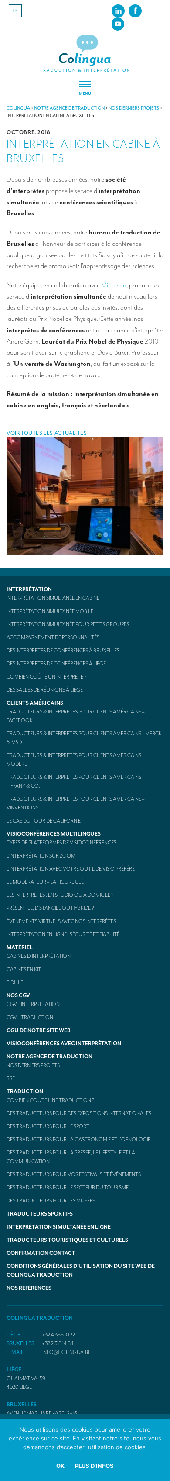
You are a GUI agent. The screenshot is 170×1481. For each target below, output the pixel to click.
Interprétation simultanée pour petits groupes (68, 624)
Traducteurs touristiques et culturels (67, 1239)
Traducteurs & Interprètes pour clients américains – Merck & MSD (84, 738)
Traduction (25, 1091)
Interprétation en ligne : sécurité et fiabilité (63, 934)
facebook (135, 10)
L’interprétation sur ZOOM (41, 855)
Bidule (15, 982)
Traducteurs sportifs (40, 1213)
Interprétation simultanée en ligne (59, 1226)
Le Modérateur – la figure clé (45, 881)
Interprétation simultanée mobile (50, 611)
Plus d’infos (94, 1465)
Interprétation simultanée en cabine (53, 598)
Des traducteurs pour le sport (48, 1126)
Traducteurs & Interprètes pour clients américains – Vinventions (75, 803)
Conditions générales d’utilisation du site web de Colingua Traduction (81, 1270)
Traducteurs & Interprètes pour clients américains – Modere (75, 760)
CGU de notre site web (39, 1030)
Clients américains (35, 702)
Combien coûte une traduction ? (51, 1100)
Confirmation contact (41, 1253)
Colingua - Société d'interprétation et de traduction (85, 54)
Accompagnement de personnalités (53, 637)
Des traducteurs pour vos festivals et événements (74, 1174)
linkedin (118, 10)
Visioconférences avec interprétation (64, 1043)
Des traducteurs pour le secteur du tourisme (68, 1187)
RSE (11, 1078)
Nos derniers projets (33, 1065)
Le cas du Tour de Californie (44, 820)
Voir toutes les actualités (47, 433)
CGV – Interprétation (33, 1004)
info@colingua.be (66, 1352)
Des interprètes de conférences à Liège (56, 663)
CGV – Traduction (30, 1017)
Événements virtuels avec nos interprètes (61, 921)
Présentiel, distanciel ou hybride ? (50, 908)
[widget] (85, 88)
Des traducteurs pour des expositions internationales (79, 1113)
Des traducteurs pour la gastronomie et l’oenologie (78, 1139)
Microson (113, 285)
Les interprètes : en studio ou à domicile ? (60, 895)
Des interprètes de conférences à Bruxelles (63, 650)
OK (60, 1465)
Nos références (29, 1288)
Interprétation (29, 589)
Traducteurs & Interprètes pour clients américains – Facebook (75, 716)
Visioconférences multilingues (54, 833)
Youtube (117, 24)
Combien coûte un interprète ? (47, 676)
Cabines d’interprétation (39, 956)
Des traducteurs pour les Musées (51, 1200)
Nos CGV (18, 995)
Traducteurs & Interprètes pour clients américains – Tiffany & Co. (75, 781)
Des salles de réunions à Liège (45, 689)
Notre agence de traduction (49, 1056)
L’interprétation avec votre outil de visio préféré (71, 868)
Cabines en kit (24, 969)
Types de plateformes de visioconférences (61, 842)
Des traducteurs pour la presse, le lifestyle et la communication (71, 1157)
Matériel (20, 947)
